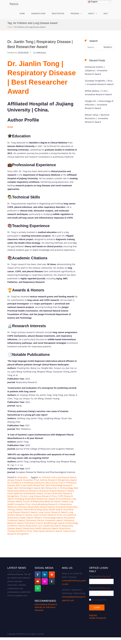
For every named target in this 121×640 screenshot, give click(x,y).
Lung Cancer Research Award (52, 512)
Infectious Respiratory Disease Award (36, 506)
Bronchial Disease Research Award (56, 490)
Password (99, 588)
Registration (58, 13)
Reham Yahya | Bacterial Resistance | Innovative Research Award (97, 118)
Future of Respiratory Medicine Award (42, 501)
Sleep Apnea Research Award (47, 531)
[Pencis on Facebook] (38, 574)
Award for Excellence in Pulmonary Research (42, 481)
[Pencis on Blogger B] (52, 574)
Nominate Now (38, 13)
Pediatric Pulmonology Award (48, 517)
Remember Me (99, 599)
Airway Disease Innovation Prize (23, 480)
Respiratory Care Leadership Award (43, 525)
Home (22, 13)
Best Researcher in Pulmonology (57, 488)
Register (93, 615)
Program (75, 13)
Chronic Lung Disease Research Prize (38, 496)
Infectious (41, 52)
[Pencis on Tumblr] (52, 581)
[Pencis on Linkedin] (45, 574)
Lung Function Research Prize (47, 514)
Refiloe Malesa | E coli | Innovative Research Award (98, 92)
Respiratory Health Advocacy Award (40, 528)
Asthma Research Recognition (54, 480)
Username (99, 576)
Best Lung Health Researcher (30, 485)
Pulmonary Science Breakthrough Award (44, 523)
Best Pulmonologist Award (27, 488)
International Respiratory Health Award (42, 509)
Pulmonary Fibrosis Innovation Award (44, 520)
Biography (23, 477)
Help (105, 13)
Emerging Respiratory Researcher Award (35, 498)
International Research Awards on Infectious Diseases (46, 607)
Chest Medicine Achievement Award (25, 493)
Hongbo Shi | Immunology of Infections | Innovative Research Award (99, 105)
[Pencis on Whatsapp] (38, 588)
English (93, 2)
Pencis (14, 4)
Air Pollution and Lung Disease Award (57, 477)
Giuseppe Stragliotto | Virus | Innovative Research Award (99, 82)
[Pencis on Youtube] (38, 581)
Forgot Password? (97, 617)
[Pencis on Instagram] (45, 581)
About (91, 13)
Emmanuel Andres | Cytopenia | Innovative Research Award (96, 70)
